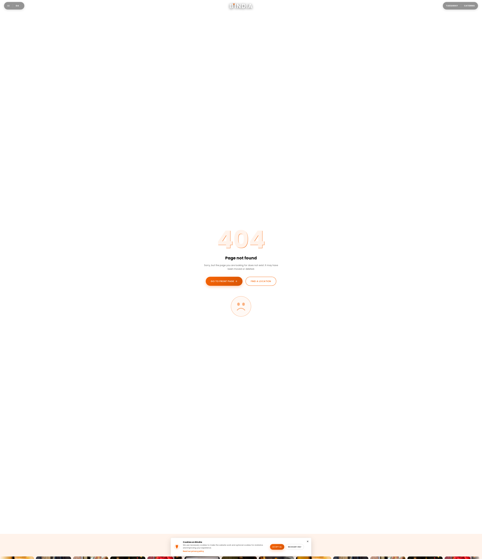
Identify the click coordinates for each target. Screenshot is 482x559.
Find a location (261, 281)
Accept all (277, 547)
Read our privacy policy (193, 551)
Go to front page (222, 281)
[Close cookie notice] (308, 541)
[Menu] (8, 5)
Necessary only (294, 547)
